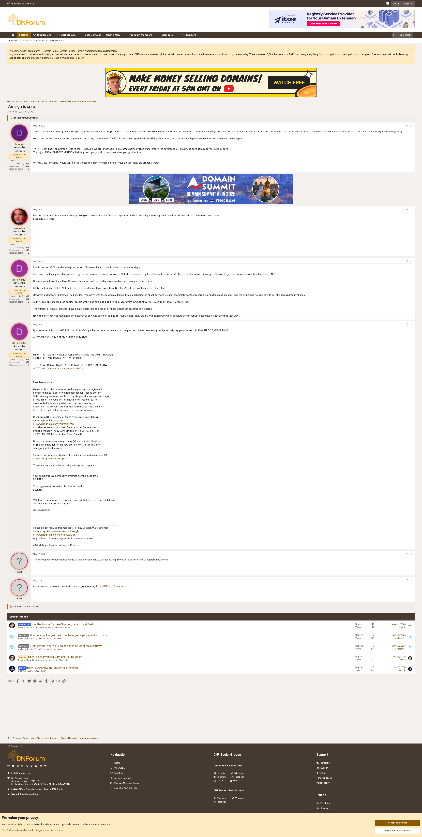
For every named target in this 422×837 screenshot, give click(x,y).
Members (167, 34)
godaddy (22, 638)
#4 (411, 325)
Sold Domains (93, 34)
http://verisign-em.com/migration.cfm (62, 368)
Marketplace (68, 34)
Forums (23, 34)
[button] (387, 4)
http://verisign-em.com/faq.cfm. (50, 458)
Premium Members (140, 34)
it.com (21, 671)
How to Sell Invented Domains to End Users (55, 656)
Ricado (21, 628)
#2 (411, 210)
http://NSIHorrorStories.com (111, 586)
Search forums (57, 40)
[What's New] (394, 35)
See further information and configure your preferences (32, 830)
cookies (25, 824)
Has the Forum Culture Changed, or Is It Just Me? (62, 624)
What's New (113, 34)
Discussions (44, 34)
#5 (411, 554)
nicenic (400, 627)
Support (191, 34)
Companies (39, 40)
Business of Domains (19, 40)
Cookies (14, 746)
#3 (411, 261)
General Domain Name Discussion (54, 628)
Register (79, 57)
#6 (411, 580)
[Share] (407, 126)
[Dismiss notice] (411, 48)
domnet (13, 111)
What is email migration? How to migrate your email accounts (68, 635)
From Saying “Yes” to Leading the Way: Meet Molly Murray (66, 646)
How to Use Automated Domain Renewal (52, 667)
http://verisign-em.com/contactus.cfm (54, 534)
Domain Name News (53, 638)
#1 (411, 126)
